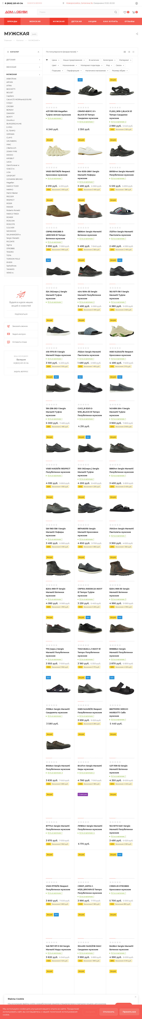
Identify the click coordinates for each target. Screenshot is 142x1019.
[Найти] (115, 12)
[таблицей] (133, 51)
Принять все (129, 1012)
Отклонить (108, 1012)
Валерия (21, 359)
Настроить (90, 1012)
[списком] (129, 51)
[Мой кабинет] (136, 3)
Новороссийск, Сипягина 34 (79, 3)
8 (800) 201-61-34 (14, 3)
